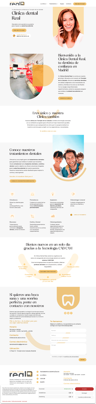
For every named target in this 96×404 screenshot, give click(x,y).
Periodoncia (34, 200)
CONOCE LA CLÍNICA (65, 98)
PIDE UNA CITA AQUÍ (80, 3)
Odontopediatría (56, 222)
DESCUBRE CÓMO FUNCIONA (48, 271)
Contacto (68, 3)
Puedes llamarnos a (22, 34)
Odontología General (77, 200)
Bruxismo (13, 222)
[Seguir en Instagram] (65, 313)
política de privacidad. (71, 356)
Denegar (84, 393)
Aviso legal (24, 401)
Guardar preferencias (84, 397)
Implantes (53, 200)
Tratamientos (53, 3)
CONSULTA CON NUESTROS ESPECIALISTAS (22, 181)
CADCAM (42, 378)
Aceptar (84, 389)
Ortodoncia (13, 200)
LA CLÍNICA (43, 375)
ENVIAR (83, 359)
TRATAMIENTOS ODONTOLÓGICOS (49, 371)
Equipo (62, 3)
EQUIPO (42, 382)
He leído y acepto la (65, 356)
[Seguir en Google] (68, 313)
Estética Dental (35, 222)
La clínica (43, 3)
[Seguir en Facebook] (71, 313)
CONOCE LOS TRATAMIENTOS (80, 214)
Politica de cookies (6, 401)
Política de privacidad (16, 401)
